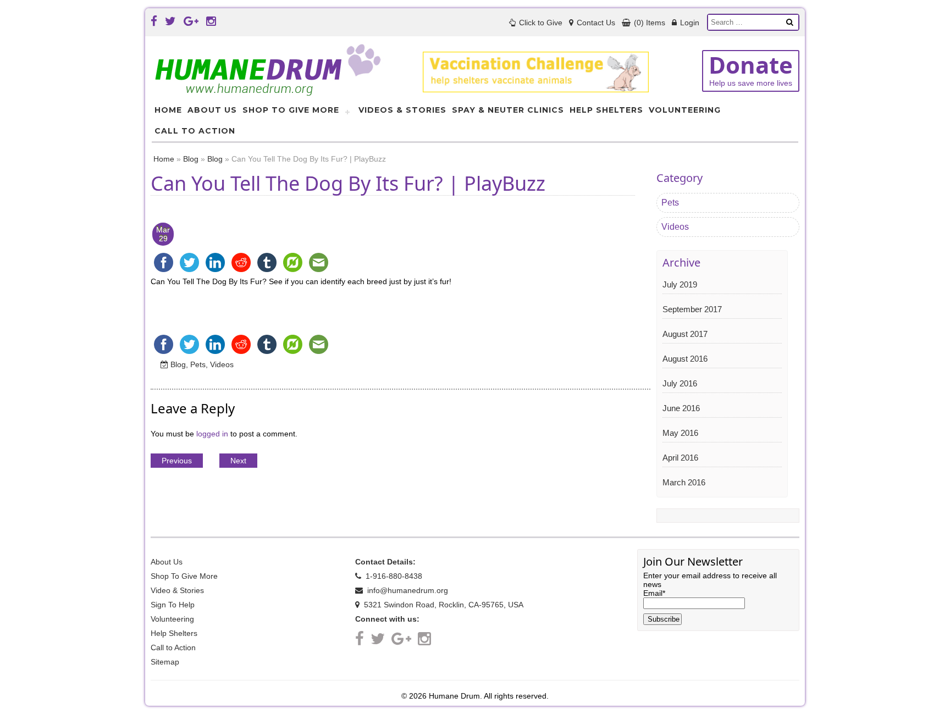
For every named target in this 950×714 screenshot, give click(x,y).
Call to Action (194, 131)
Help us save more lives (751, 68)
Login (688, 22)
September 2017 (692, 309)
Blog (190, 158)
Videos (222, 364)
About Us (212, 110)
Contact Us (595, 22)
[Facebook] (154, 21)
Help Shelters (606, 110)
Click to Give (539, 22)
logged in (212, 433)
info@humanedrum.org (406, 590)
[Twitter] (170, 21)
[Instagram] (211, 21)
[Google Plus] (191, 21)
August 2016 (685, 358)
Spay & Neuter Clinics (508, 110)
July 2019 (679, 284)
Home (168, 110)
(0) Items (648, 22)
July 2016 (679, 383)
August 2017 (685, 334)
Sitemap (165, 661)
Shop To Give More (290, 110)
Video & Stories (177, 590)
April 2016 (680, 457)
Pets (198, 364)
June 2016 (681, 408)
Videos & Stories (402, 110)
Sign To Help (173, 604)
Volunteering (685, 110)
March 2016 (683, 482)
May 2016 (680, 433)
